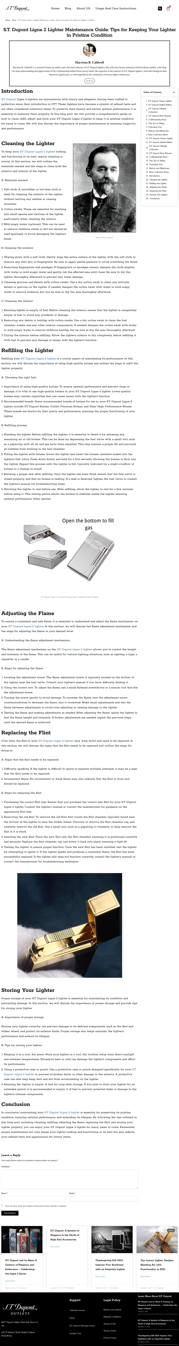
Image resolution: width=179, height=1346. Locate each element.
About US (83, 8)
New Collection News (158, 135)
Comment (6, 1167)
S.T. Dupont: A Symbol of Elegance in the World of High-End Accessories (64, 1235)
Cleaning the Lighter (158, 180)
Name (4, 1193)
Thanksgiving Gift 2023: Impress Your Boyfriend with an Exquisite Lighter (110, 1265)
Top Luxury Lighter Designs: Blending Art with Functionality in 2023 (157, 1265)
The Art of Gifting (156, 123)
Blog (68, 8)
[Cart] (168, 8)
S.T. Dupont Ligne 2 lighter (37, 151)
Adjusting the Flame (158, 187)
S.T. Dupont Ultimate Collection (157, 110)
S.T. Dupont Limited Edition (160, 105)
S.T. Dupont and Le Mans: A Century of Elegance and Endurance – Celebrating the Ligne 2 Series (157, 1305)
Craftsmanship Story (157, 120)
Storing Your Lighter (158, 195)
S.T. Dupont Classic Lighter (160, 101)
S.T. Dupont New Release (160, 116)
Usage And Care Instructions (115, 8)
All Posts (89, 80)
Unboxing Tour (155, 127)
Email (72, 1193)
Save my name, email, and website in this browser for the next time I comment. (35, 1206)
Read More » (10, 1281)
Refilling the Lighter (158, 183)
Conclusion (154, 198)
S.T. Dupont (8, 99)
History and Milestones (158, 131)
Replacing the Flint (158, 191)
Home (55, 8)
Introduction (154, 176)
